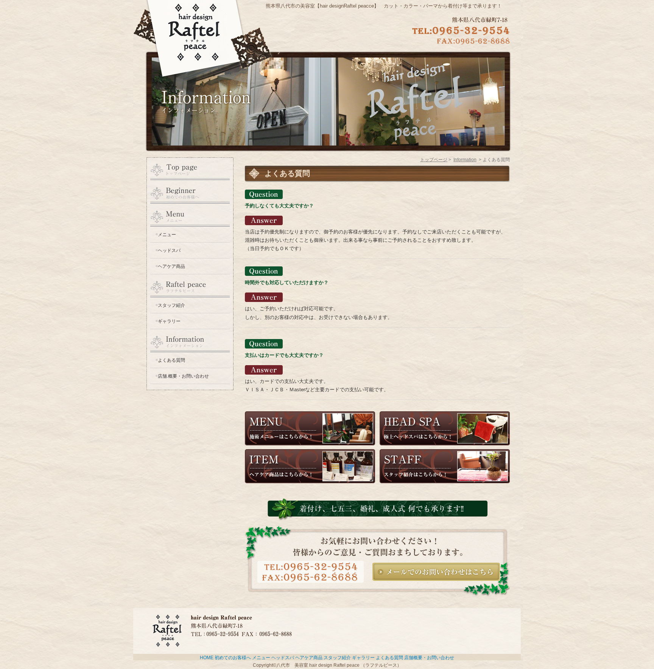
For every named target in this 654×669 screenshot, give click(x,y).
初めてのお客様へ (233, 657)
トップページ (433, 159)
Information (190, 340)
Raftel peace (190, 285)
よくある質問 (171, 360)
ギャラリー (169, 321)
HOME (190, 168)
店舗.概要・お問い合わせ (183, 376)
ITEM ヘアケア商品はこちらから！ (310, 466)
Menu (190, 215)
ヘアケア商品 (171, 266)
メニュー (167, 234)
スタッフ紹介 (171, 305)
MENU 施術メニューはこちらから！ (310, 428)
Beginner (190, 192)
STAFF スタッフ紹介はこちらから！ (445, 466)
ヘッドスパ (169, 250)
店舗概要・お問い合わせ (429, 657)
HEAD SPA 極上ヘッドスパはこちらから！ (445, 428)
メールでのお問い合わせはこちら (436, 572)
